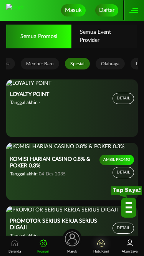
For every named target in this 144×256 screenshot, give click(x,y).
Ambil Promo (116, 160)
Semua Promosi (38, 36)
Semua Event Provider (95, 36)
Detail (123, 98)
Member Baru (40, 63)
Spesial (77, 63)
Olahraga (110, 63)
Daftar (106, 10)
